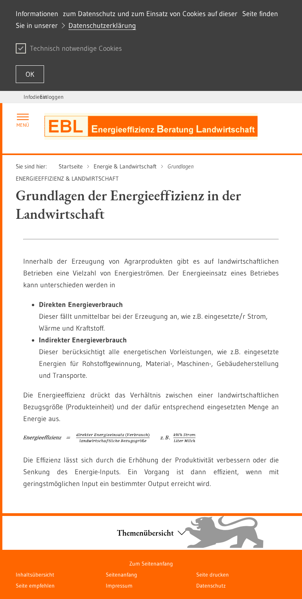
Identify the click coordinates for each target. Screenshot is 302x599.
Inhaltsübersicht (35, 574)
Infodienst (35, 96)
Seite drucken (212, 574)
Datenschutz (211, 585)
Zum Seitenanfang (151, 563)
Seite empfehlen (35, 585)
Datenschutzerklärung (102, 25)
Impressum (119, 585)
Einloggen (52, 96)
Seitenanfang (121, 574)
